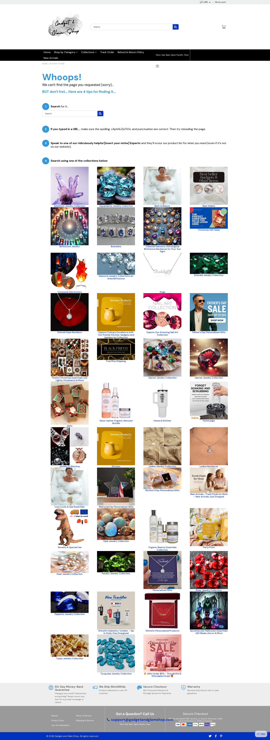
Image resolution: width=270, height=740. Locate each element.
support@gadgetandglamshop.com (177, 66)
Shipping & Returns (85, 720)
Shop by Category (65, 52)
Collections (88, 52)
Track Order (107, 52)
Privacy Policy (57, 720)
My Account (220, 2)
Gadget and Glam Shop (67, 736)
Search (54, 715)
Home (47, 52)
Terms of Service (83, 715)
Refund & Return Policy (131, 52)
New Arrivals (51, 58)
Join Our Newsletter (60, 725)
